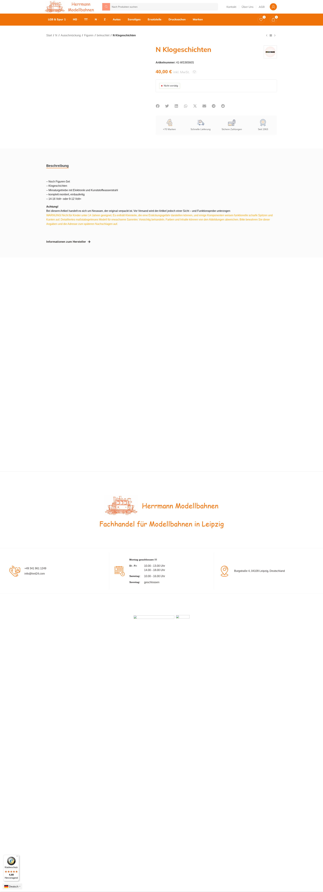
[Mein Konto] (273, 6)
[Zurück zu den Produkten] (271, 36)
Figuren (88, 35)
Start (49, 35)
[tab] (57, 165)
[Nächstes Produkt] (275, 36)
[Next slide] (142, 83)
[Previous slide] (49, 83)
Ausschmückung (71, 35)
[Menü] (17, 857)
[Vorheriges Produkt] (267, 36)
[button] (158, 106)
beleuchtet (103, 35)
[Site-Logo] (70, 6)
